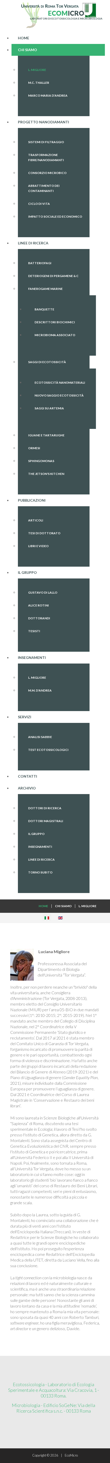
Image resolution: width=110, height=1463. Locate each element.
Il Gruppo (36, 834)
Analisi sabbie (40, 737)
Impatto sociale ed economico (55, 216)
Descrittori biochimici (55, 322)
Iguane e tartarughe (46, 435)
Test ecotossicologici (48, 750)
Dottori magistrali (45, 821)
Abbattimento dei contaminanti (44, 188)
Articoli (35, 520)
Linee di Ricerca (41, 859)
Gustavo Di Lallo (42, 592)
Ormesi (34, 448)
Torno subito (40, 872)
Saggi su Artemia (49, 408)
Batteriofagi (39, 263)
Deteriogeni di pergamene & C (53, 276)
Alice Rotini (38, 605)
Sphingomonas (41, 461)
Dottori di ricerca (44, 808)
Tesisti (34, 631)
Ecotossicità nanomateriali (60, 382)
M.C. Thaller (38, 83)
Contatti (27, 776)
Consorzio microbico (47, 173)
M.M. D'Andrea (40, 690)
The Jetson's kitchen (46, 474)
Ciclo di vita (39, 204)
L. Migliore (37, 70)
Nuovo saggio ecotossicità (59, 395)
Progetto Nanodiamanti (43, 122)
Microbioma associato (55, 335)
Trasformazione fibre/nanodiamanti (46, 157)
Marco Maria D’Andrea (48, 95)
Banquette (44, 309)
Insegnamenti (40, 847)
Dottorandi (39, 618)
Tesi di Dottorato (44, 533)
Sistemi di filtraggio (46, 142)
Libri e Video (38, 546)
